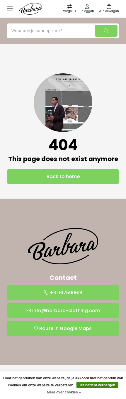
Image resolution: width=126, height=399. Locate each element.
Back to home (63, 176)
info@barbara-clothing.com (66, 310)
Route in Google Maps (65, 328)
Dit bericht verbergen (97, 385)
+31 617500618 (66, 292)
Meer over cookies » (64, 392)
